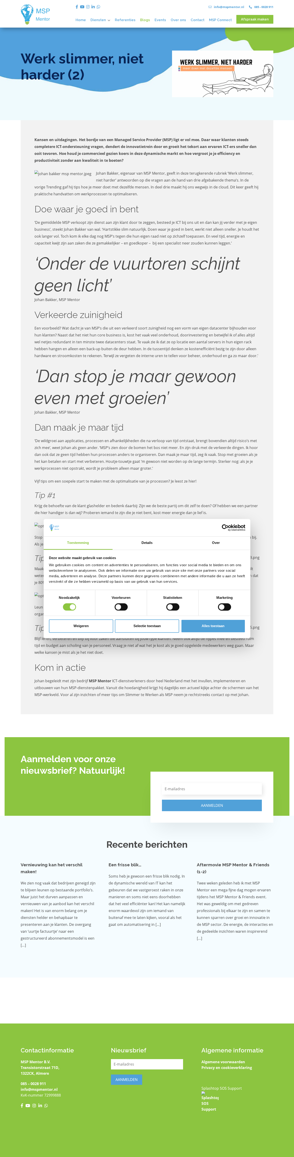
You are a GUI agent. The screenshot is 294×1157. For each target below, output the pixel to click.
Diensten (98, 20)
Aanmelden (212, 805)
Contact (197, 20)
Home (81, 20)
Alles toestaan (213, 626)
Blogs (145, 20)
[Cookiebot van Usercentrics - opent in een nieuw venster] (225, 527)
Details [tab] (147, 543)
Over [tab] (216, 543)
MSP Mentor (100, 680)
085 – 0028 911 (33, 1083)
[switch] (121, 607)
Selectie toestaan (147, 626)
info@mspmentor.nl (39, 1089)
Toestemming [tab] (78, 543)
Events (160, 20)
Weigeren (81, 626)
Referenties (125, 20)
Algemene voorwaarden (223, 1061)
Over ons (178, 20)
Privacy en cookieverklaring (226, 1067)
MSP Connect (220, 20)
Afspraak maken (255, 19)
